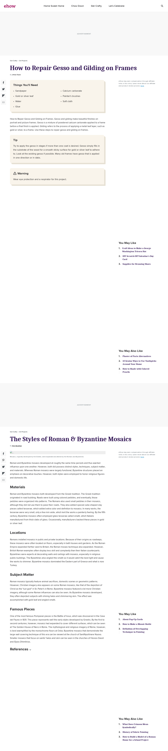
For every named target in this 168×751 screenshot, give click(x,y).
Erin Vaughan (17, 446)
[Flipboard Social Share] (3, 95)
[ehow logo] (10, 6)
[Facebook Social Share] (3, 82)
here (142, 86)
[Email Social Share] (3, 102)
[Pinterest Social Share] (3, 460)
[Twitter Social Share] (3, 89)
